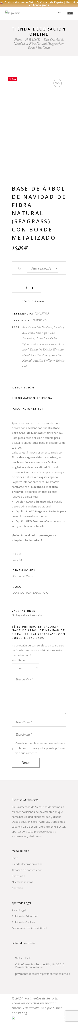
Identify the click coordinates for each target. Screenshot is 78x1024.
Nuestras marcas (22, 882)
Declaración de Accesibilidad (29, 928)
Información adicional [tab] (33, 398)
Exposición (18, 876)
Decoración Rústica (41, 349)
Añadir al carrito (32, 301)
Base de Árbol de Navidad (37, 327)
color (18, 268)
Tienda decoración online (27, 864)
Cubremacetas (39, 344)
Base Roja (41, 333)
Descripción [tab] (23, 388)
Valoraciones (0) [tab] (27, 409)
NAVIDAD (39, 320)
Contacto (17, 888)
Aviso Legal (19, 910)
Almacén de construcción (27, 870)
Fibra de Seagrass (45, 355)
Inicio (15, 858)
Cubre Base (42, 338)
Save (14, 79)
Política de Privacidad (25, 916)
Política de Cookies (23, 922)
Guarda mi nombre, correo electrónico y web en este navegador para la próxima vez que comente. (40, 748)
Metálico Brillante (44, 360)
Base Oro (59, 327)
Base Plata (28, 333)
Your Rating (19, 660)
